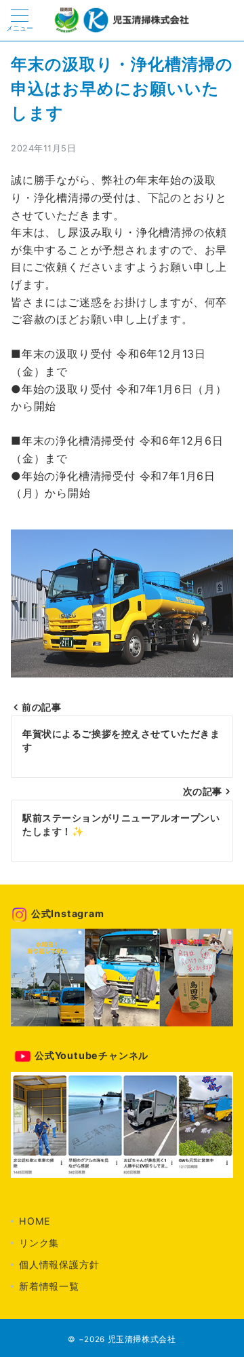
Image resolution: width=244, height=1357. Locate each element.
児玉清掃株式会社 (142, 1339)
